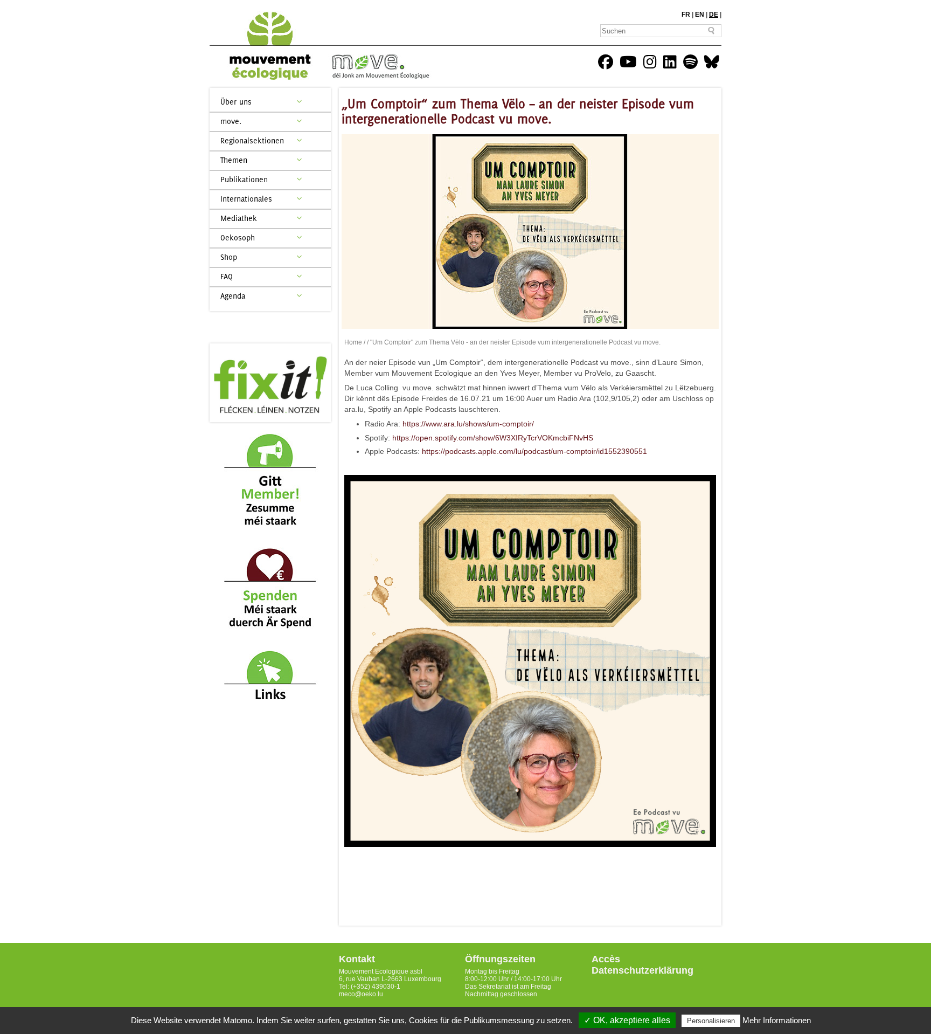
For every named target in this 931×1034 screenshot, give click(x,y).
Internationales (246, 198)
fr (686, 14)
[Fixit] (270, 382)
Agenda (232, 295)
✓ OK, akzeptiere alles (627, 1020)
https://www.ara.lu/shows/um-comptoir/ (468, 423)
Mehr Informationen (776, 1020)
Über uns (236, 101)
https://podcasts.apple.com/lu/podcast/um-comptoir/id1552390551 (534, 451)
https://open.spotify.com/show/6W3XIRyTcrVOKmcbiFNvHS (492, 437)
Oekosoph (237, 237)
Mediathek (238, 218)
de (713, 14)
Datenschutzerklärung (642, 970)
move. (230, 121)
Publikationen (244, 179)
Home (353, 342)
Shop (228, 256)
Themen (233, 159)
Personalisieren (711, 1021)
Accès (606, 959)
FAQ (226, 276)
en (699, 14)
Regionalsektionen (252, 140)
